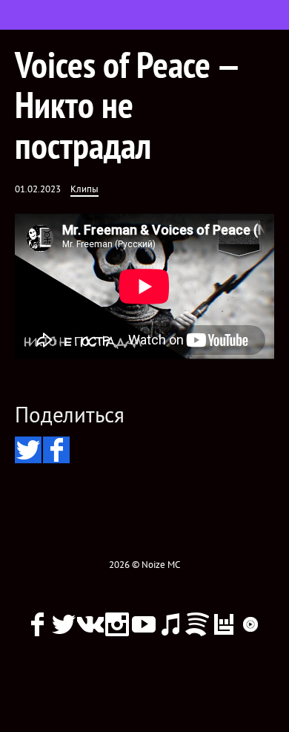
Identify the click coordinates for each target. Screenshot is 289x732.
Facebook (37, 624)
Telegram (143, 651)
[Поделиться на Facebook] (56, 450)
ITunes (170, 624)
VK (90, 624)
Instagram (117, 624)
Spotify (197, 624)
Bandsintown (223, 624)
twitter (63, 624)
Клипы (84, 189)
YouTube (143, 624)
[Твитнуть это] (28, 450)
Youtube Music (250, 624)
